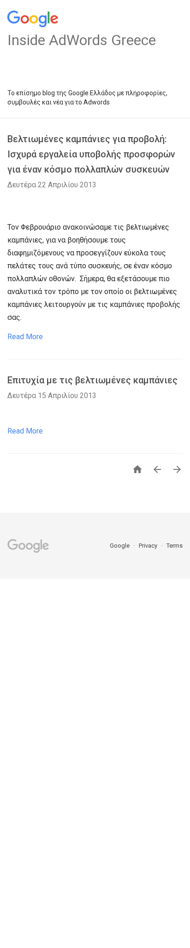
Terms (174, 545)
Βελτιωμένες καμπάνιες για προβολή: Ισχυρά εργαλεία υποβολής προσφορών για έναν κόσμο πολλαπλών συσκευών (91, 154)
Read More (25, 336)
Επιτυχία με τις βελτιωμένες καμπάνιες (92, 380)
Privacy (149, 545)
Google (120, 545)
